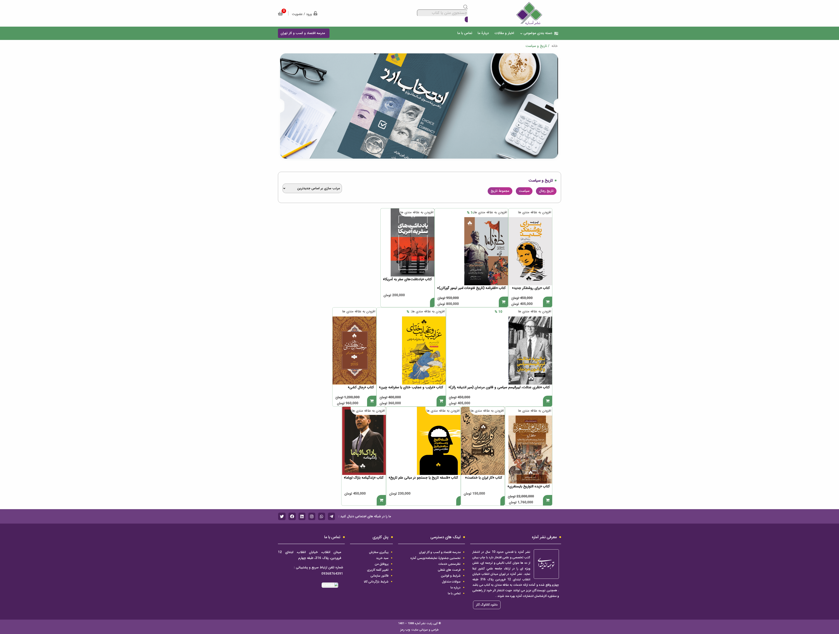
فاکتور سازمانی (379, 575)
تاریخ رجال (546, 191)
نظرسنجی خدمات (450, 564)
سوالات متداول (451, 581)
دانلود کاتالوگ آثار (487, 604)
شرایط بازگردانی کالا (376, 581)
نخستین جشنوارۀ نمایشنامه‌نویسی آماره (435, 558)
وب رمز (405, 629)
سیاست (524, 191)
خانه (554, 46)
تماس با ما (454, 593)
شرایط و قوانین (451, 575)
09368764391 (332, 573)
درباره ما (456, 587)
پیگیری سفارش (378, 552)
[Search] (466, 19)
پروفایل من (381, 564)
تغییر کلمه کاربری (377, 569)
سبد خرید (382, 558)
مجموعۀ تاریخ (500, 191)
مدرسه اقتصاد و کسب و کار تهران (440, 552)
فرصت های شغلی (449, 569)
